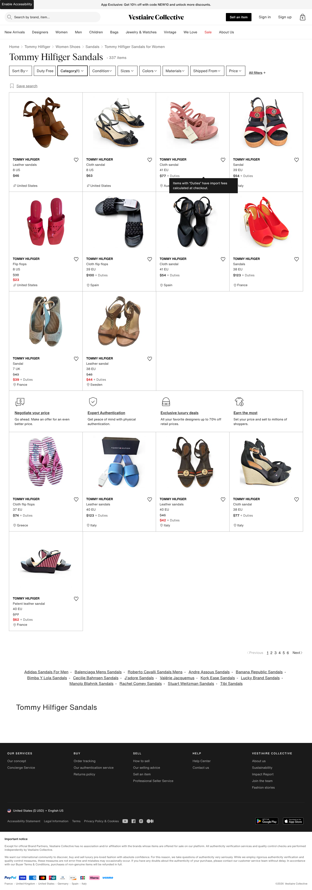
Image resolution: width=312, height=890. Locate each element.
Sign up (285, 17)
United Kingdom (25, 883)
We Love (190, 32)
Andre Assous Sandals (209, 672)
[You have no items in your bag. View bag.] (302, 17)
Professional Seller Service (153, 781)
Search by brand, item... (32, 17)
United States (46, 883)
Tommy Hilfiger (37, 46)
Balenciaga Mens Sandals (98, 672)
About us (259, 761)
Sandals (92, 46)
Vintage (170, 32)
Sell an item (239, 17)
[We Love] (201, 32)
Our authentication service (94, 767)
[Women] (71, 32)
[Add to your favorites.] (76, 160)
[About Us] (237, 32)
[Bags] (122, 32)
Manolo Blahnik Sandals (91, 684)
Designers (40, 32)
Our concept (16, 761)
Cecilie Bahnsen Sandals (95, 678)
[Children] (106, 32)
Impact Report (263, 774)
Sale (208, 32)
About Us (226, 32)
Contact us (201, 767)
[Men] (85, 32)
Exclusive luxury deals (179, 412)
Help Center (202, 761)
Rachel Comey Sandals (140, 684)
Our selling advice (146, 767)
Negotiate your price (32, 412)
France (9, 883)
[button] (302, 17)
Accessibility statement (23, 821)
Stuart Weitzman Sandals (191, 684)
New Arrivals (15, 32)
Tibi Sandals (231, 684)
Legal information (56, 821)
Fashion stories (263, 787)
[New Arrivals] (28, 32)
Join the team (262, 781)
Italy (84, 883)
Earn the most (246, 412)
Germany (63, 883)
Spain (75, 883)
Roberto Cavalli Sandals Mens (155, 672)
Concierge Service (21, 767)
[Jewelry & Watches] (160, 32)
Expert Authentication (106, 412)
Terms (76, 821)
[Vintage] (180, 32)
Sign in (265, 17)
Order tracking (84, 761)
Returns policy (84, 774)
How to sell (141, 761)
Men (78, 32)
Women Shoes (68, 46)
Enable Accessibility (17, 4)
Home (14, 46)
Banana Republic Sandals (259, 672)
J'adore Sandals (139, 678)
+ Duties (173, 175)
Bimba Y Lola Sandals (47, 678)
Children (96, 32)
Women (62, 32)
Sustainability (262, 767)
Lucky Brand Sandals (260, 678)
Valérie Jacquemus (177, 678)
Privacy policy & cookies (101, 821)
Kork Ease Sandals (218, 678)
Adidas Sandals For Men (46, 672)
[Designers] (52, 32)
